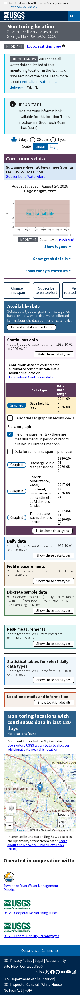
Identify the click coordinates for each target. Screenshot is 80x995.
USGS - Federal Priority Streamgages (31, 936)
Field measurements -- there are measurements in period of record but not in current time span (41, 439)
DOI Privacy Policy (18, 960)
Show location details (54, 702)
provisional (66, 239)
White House (51, 984)
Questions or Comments (40, 950)
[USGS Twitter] (47, 973)
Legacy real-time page (44, 46)
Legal (39, 960)
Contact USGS (31, 966)
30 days (43, 139)
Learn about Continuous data (31, 377)
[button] (40, 788)
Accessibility (56, 960)
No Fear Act (13, 990)
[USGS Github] (57, 973)
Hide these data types (54, 354)
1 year (62, 139)
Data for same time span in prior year (43, 451)
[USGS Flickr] (63, 973)
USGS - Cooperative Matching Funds (31, 912)
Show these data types (53, 555)
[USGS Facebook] (52, 973)
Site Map (11, 966)
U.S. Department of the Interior (29, 979)
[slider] (69, 234)
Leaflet (21, 830)
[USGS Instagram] (73, 973)
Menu (73, 16)
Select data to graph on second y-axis (44, 418)
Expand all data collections (31, 327)
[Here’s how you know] (40, 5)
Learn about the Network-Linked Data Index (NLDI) (37, 845)
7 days (23, 139)
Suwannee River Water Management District (31, 887)
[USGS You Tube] (68, 973)
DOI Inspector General (21, 984)
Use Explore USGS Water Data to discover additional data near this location (38, 747)
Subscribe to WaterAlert (25, 176)
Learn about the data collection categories (39, 320)
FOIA (28, 990)
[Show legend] (72, 814)
